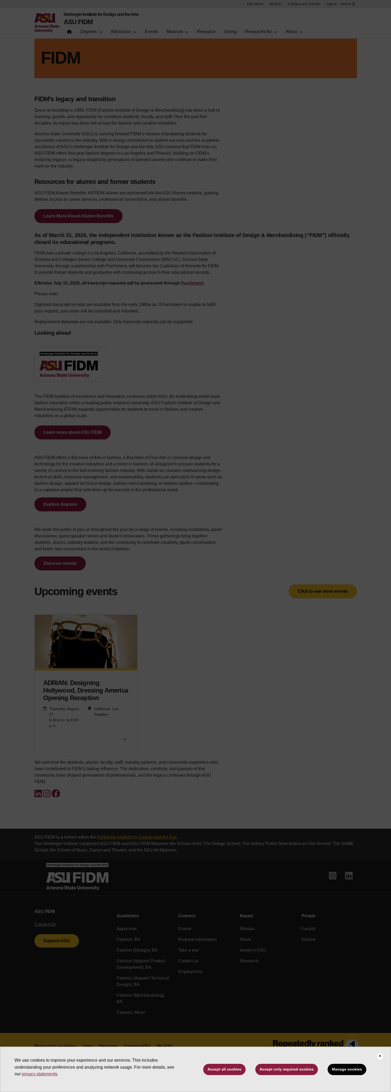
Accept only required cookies (287, 1069)
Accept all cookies (224, 1069)
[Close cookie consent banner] (380, 1056)
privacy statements (39, 1074)
